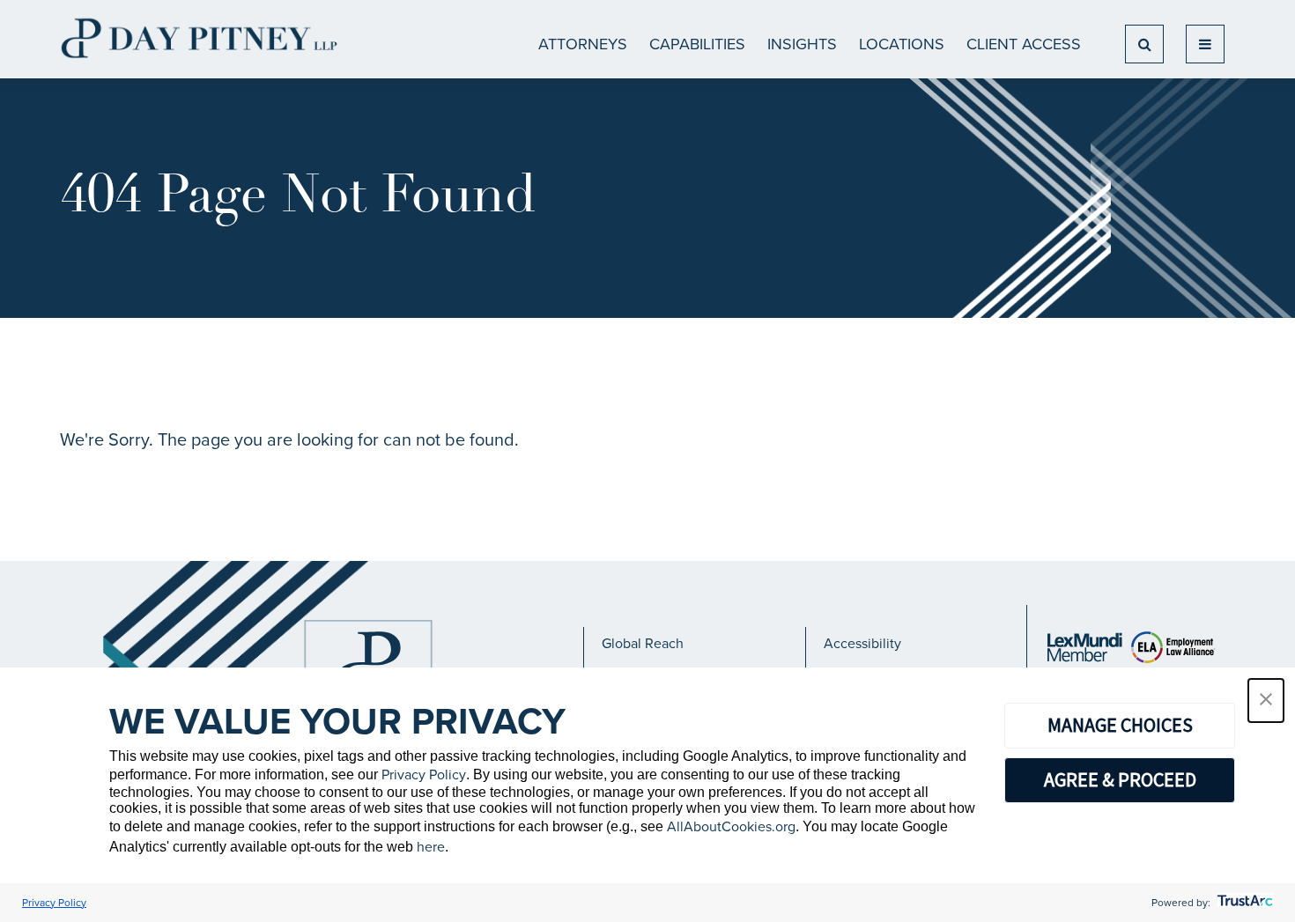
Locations (901, 44)
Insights (802, 44)
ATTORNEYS (582, 44)
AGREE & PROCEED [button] (1120, 779)
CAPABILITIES (697, 44)
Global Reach (643, 643)
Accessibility (862, 643)
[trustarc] (1243, 902)
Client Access (1023, 44)
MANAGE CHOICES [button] (1120, 724)
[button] (1266, 700)
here (431, 847)
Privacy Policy (423, 774)
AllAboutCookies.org (731, 826)
